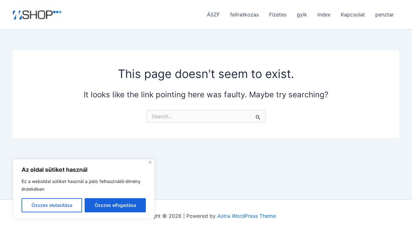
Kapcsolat (353, 14)
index (324, 14)
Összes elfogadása (115, 205)
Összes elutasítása (52, 205)
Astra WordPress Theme (246, 216)
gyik (302, 14)
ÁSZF (213, 14)
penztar (384, 14)
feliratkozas (244, 14)
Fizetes (277, 14)
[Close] (150, 162)
